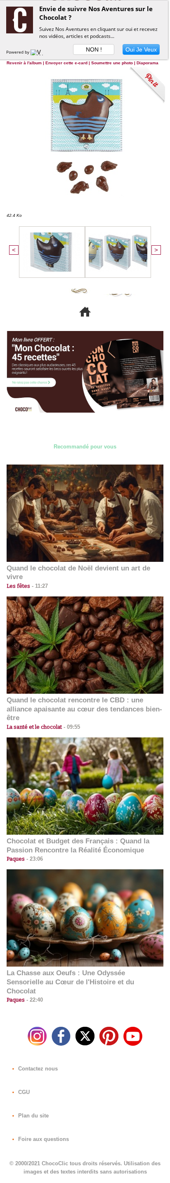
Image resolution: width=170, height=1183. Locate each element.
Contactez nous (37, 1069)
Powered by (18, 52)
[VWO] (39, 52)
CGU (23, 1092)
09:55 (71, 727)
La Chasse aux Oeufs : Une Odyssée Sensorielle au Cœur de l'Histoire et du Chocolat (70, 982)
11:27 (39, 586)
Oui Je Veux (141, 49)
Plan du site (33, 1116)
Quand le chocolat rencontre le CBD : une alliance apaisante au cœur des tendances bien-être (84, 709)
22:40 (34, 1000)
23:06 (34, 859)
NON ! (94, 49)
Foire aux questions (43, 1139)
